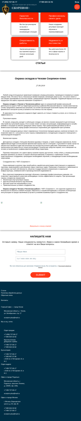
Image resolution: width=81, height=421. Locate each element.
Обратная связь (7, 295)
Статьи (3, 290)
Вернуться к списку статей (40, 226)
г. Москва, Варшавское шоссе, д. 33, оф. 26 (12, 403)
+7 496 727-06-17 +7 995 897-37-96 (10, 355)
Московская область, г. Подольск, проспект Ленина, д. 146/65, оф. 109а (14, 383)
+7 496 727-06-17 (10, 345)
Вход (77, 2)
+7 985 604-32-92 (46, 2)
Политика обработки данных (11, 293)
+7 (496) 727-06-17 (9, 2)
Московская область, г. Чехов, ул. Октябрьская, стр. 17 (15, 312)
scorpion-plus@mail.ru (12, 317)
